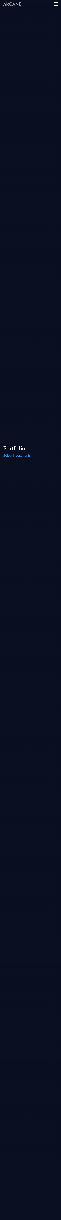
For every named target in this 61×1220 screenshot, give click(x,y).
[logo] (12, 4)
